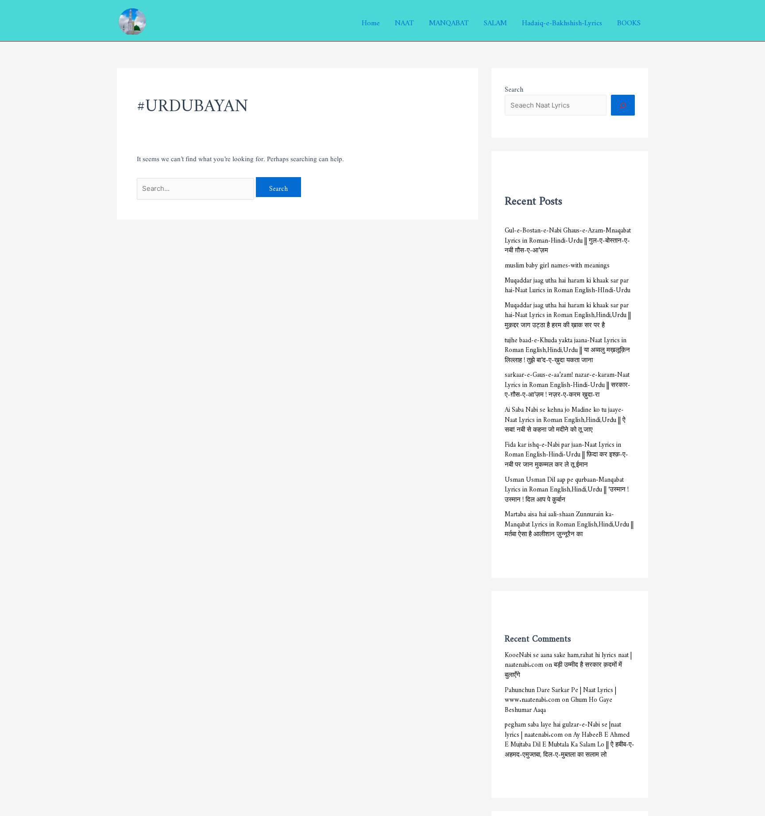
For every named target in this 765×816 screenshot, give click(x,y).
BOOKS (629, 20)
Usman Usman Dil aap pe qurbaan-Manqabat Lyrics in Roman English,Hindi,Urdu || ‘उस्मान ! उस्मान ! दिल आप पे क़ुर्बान (567, 488)
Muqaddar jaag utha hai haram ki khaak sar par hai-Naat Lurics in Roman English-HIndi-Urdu (567, 284)
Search (514, 88)
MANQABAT (449, 20)
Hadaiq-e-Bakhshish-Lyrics (562, 20)
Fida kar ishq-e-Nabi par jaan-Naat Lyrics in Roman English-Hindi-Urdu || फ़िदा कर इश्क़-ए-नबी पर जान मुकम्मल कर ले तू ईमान (566, 453)
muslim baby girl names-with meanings (557, 263)
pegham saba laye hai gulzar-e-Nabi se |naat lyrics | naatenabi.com (563, 728)
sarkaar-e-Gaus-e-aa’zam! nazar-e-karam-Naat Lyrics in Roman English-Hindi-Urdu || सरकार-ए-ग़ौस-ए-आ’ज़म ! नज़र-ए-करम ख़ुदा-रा (567, 383)
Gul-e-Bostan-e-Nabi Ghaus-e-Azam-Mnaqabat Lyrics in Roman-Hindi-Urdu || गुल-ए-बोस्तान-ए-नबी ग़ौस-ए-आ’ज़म (568, 238)
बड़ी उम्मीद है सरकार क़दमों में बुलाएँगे (563, 668)
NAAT (404, 20)
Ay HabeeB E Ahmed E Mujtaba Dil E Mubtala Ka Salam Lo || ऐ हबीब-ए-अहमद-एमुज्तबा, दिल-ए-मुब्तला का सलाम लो (569, 743)
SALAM (495, 20)
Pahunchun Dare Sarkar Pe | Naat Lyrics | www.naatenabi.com (560, 693)
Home (371, 20)
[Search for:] (196, 187)
